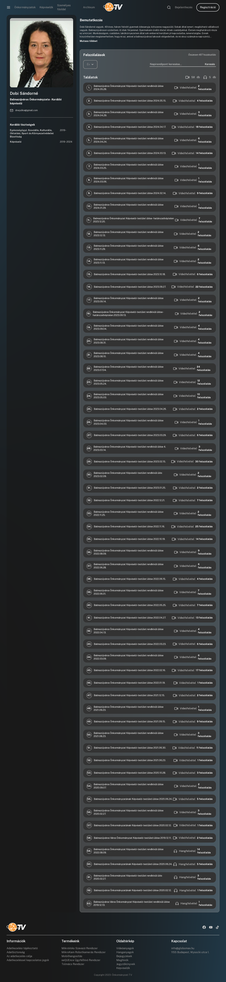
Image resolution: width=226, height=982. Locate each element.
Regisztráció (208, 7)
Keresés (210, 64)
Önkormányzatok (25, 7)
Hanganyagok (125, 952)
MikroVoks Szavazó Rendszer (80, 948)
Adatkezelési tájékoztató (22, 948)
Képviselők (46, 7)
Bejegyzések (124, 956)
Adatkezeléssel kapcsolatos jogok (28, 960)
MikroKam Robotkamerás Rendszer (84, 952)
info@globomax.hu (182, 948)
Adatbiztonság (16, 952)
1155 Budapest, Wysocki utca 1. (190, 952)
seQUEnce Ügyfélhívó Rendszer (81, 960)
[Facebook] (204, 927)
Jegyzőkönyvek (125, 964)
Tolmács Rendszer (73, 964)
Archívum (89, 7)
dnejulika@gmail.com (26, 110)
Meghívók (122, 960)
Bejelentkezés (183, 7)
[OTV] (113, 7)
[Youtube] (211, 927)
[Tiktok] (217, 927)
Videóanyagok (125, 948)
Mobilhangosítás (72, 956)
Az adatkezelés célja (19, 956)
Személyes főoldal (64, 7)
